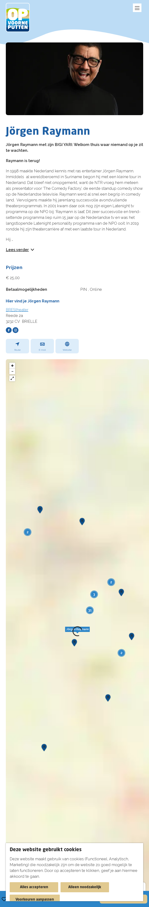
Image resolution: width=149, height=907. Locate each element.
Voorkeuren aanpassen (35, 899)
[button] (108, 699)
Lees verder (17, 249)
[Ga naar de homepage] (20, 17)
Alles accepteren (34, 887)
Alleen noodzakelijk (84, 887)
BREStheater (17, 309)
